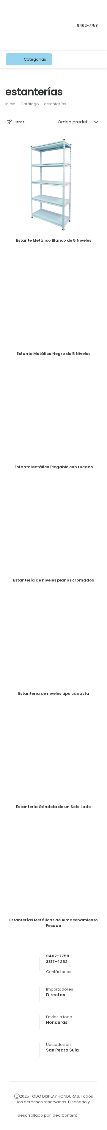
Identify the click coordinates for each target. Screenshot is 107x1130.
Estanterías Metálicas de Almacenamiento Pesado (53, 922)
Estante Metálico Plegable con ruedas (54, 467)
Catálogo (30, 104)
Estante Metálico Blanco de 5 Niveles (53, 240)
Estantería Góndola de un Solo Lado (53, 807)
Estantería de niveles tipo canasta (53, 693)
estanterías (55, 104)
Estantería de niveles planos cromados (53, 580)
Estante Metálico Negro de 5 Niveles (53, 353)
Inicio (10, 104)
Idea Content (65, 1115)
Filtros (19, 122)
